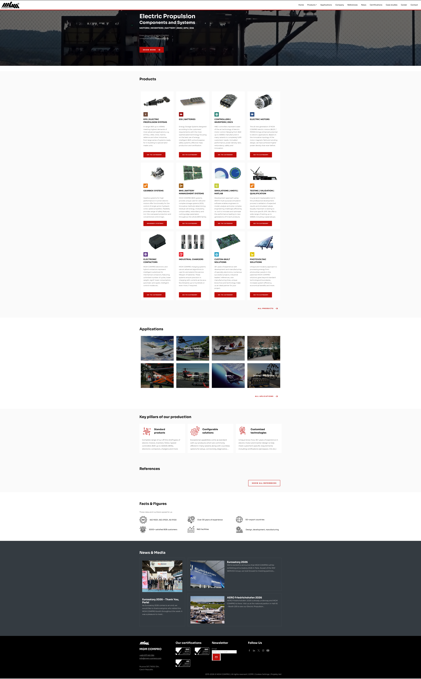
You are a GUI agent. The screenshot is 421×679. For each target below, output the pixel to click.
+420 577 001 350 (146, 655)
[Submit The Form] (216, 657)
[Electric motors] (264, 102)
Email (214, 649)
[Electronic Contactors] (157, 242)
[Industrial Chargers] (193, 242)
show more (149, 50)
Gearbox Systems (155, 223)
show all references (264, 483)
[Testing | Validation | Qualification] (264, 173)
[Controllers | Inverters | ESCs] (228, 102)
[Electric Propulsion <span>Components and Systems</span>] (279, 57)
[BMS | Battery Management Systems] (193, 173)
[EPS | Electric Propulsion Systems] (157, 102)
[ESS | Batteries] (193, 102)
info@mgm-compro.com (150, 658)
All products (265, 308)
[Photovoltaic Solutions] (264, 242)
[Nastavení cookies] (210, 678)
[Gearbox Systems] (157, 173)
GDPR (250, 674)
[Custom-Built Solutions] (228, 242)
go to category (154, 154)
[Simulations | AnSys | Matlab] (228, 173)
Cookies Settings (262, 674)
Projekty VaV (276, 674)
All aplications (264, 396)
